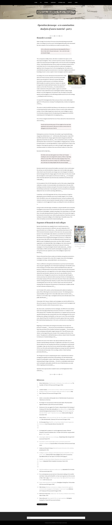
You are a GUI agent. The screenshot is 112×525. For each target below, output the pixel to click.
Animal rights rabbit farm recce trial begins (49, 437)
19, (37, 459)
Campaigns (53, 2)
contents (57, 36)
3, (37, 385)
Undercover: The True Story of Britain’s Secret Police (63, 493)
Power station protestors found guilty (48, 482)
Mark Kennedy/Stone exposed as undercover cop (50, 469)
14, (38, 424)
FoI (40, 2)
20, (38, 426)
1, (37, 383)
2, (37, 389)
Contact (70, 2)
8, (37, 422)
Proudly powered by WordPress (50, 522)
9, (37, 391)
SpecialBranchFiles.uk (63, 409)
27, (37, 465)
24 (37, 427)
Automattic (65, 522)
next (61, 36)
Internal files (61, 2)
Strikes (46, 2)
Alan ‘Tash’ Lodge (45, 434)
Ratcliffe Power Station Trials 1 (56, 478)
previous (52, 36)
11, (37, 393)
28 (37, 466)
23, (38, 463)
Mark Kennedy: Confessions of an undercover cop (60, 383)
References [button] (40, 380)
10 (37, 387)
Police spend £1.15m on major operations (56, 498)
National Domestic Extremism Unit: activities (63, 448)
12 (37, 395)
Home (36, 2)
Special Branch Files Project (56, 12)
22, (38, 461)
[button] (69, 45)
